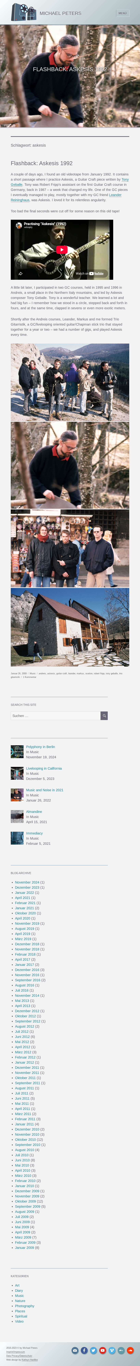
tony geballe (112, 673)
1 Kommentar (29, 677)
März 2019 (23, 939)
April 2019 (22, 934)
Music (33, 673)
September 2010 (27, 1145)
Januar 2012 (24, 1062)
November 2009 (27, 1196)
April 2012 (22, 1047)
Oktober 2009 (25, 1201)
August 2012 (24, 1026)
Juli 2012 (22, 1031)
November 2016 (27, 975)
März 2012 (23, 1052)
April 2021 (22, 898)
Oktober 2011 (25, 1078)
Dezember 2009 (27, 1191)
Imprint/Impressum (15, 1352)
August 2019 (24, 929)
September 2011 (27, 1083)
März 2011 (23, 1114)
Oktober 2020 (25, 913)
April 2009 (22, 1232)
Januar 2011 (24, 1124)
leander (71, 673)
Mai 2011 (22, 1103)
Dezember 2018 (27, 944)
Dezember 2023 (27, 887)
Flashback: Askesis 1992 (42, 163)
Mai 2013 (22, 1001)
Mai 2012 (22, 1042)
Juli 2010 (22, 1155)
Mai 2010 (22, 1165)
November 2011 (27, 1073)
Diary (19, 1290)
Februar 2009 (25, 1242)
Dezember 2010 (27, 1129)
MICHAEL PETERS (61, 13)
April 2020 (22, 918)
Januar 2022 (24, 892)
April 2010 (22, 1170)
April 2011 (22, 1109)
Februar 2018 (25, 954)
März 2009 (23, 1237)
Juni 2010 (22, 1160)
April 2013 (22, 1006)
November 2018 (27, 949)
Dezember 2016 (27, 970)
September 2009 (27, 1206)
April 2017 (22, 959)
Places (20, 1311)
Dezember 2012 (27, 1011)
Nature (20, 1301)
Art (17, 1285)
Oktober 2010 (25, 1139)
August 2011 (24, 1088)
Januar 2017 (24, 965)
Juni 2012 (22, 1037)
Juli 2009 (22, 1217)
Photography (24, 1306)
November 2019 (27, 923)
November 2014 (27, 995)
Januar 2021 (24, 908)
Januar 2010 (24, 1186)
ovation (89, 673)
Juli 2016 (22, 990)
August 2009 (24, 1212)
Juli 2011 (21, 1093)
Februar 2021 (25, 903)
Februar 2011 (25, 1119)
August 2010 (24, 1150)
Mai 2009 (22, 1227)
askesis (51, 673)
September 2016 (27, 980)
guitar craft (61, 673)
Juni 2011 (22, 1098)
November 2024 (27, 882)
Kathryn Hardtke (30, 1359)
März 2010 (23, 1175)
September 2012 (27, 1021)
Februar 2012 (25, 1057)
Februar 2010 (25, 1181)
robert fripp (99, 673)
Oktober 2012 (25, 1016)
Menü (123, 13)
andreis (42, 673)
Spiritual (21, 1316)
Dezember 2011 (27, 1067)
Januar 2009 (24, 1248)
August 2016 (24, 985)
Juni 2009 (22, 1222)
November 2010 (27, 1134)
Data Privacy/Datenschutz (19, 1356)
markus (80, 673)
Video (19, 1321)
